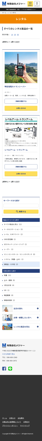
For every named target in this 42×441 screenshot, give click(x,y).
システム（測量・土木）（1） (14, 259)
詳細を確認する (21, 101)
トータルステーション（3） (14, 229)
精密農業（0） (9, 295)
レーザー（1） (9, 249)
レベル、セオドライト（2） (14, 234)
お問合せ (26, 422)
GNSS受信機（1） (10, 239)
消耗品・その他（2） (11, 264)
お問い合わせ (21, 108)
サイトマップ (25, 425)
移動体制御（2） (10, 300)
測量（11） (8, 275)
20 (15, 34)
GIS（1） (7, 290)
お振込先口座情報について (11, 422)
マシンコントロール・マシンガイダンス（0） (20, 254)
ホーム (4, 13)
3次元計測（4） (9, 285)
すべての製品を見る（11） (13, 224)
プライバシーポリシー (10, 425)
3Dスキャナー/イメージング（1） (16, 244)
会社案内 (21, 418)
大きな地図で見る (8, 354)
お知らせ (12, 418)
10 (12, 34)
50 (18, 34)
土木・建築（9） (10, 280)
